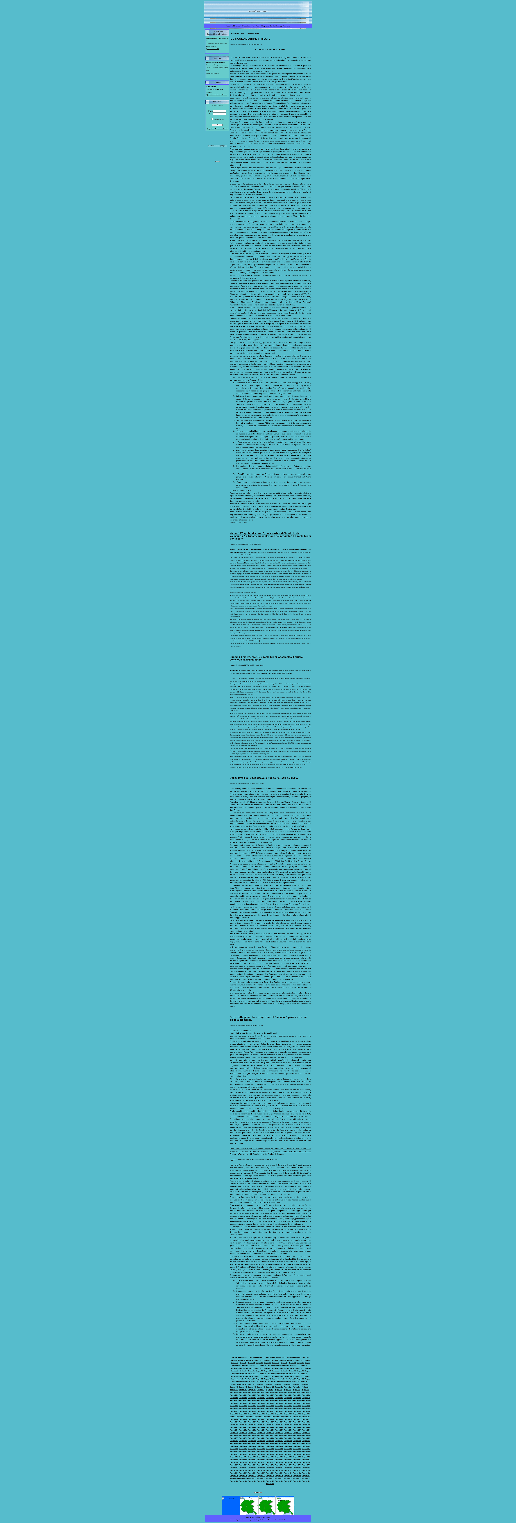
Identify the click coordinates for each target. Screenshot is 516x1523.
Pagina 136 (261, 1395)
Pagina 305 (243, 1446)
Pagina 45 (282, 1368)
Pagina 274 (288, 1435)
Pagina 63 (271, 1373)
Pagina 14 (266, 1360)
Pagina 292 (288, 1441)
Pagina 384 (306, 1467)
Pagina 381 (279, 1467)
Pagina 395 (243, 1473)
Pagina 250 (234, 1430)
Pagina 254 (270, 1430)
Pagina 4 (268, 1357)
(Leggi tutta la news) (212, 73)
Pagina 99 (251, 1384)
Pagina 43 (266, 1368)
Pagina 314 (243, 1449)
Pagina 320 (297, 1449)
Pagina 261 (252, 1432)
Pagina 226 (261, 1422)
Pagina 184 (288, 1408)
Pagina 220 (288, 1419)
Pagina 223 (234, 1422)
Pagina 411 (306, 1476)
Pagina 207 (252, 1416)
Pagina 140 (297, 1395)
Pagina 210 (279, 1416)
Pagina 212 (297, 1416)
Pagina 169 (234, 1406)
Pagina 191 (270, 1411)
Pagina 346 (288, 1457)
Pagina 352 (261, 1459)
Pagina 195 (306, 1411)
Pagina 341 (243, 1457)
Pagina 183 (279, 1408)
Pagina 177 (306, 1406)
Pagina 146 (270, 1398)
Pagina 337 (288, 1454)
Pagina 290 (270, 1441)
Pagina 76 (298, 1376)
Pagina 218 (270, 1419)
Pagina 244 (261, 1427)
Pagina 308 (270, 1446)
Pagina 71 (258, 1376)
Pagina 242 (243, 1427)
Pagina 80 (251, 1379)
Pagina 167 (297, 1403)
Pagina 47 (298, 1368)
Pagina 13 (258, 1360)
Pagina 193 (288, 1411)
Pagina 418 (287, 1478)
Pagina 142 (234, 1398)
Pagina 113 (296, 1387)
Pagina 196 (234, 1414)
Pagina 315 (252, 1449)
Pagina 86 (300, 1379)
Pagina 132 (306, 1392)
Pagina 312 (306, 1446)
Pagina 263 (270, 1432)
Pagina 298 (261, 1443)
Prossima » (270, 1484)
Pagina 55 (284, 1371)
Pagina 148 (288, 1398)
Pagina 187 (234, 1411)
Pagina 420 (305, 1478)
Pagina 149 (297, 1398)
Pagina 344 (270, 1457)
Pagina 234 (252, 1424)
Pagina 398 (270, 1473)
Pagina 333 (252, 1454)
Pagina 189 (252, 1411)
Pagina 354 (279, 1459)
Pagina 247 (288, 1427)
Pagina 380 (270, 1467)
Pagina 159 (306, 1400)
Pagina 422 (243, 1481)
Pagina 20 (234, 1363)
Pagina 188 (243, 1411)
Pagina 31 (246, 1365)
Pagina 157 (288, 1400)
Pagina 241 (234, 1427)
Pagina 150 (306, 1398)
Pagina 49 (234, 1371)
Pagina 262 (261, 1432)
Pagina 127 (261, 1392)
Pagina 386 (243, 1470)
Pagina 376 (234, 1467)
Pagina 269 (243, 1435)
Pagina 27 (292, 1363)
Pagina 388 (261, 1470)
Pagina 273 (279, 1435)
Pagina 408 (279, 1476)
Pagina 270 (252, 1435)
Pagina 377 (243, 1467)
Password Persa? (221, 129)
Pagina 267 (306, 1432)
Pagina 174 (279, 1406)
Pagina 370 (261, 1465)
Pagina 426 (279, 1481)
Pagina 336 (279, 1454)
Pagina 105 (304, 1384)
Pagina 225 (252, 1422)
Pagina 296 (243, 1443)
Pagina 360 (252, 1462)
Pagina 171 (252, 1406)
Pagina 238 (288, 1424)
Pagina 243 (252, 1427)
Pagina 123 (305, 1389)
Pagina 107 (243, 1387)
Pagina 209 (270, 1416)
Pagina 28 (300, 1363)
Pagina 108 (252, 1387)
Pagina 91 (263, 1381)
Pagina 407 (270, 1476)
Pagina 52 (259, 1371)
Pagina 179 (243, 1408)
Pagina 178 (234, 1408)
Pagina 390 (279, 1470)
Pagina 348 (306, 1457)
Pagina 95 (295, 1381)
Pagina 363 (279, 1462)
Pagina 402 (306, 1473)
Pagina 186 (306, 1408)
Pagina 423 (252, 1481)
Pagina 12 (249, 1360)
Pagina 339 (306, 1454)
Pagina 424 (261, 1481)
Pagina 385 (234, 1470)
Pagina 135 (252, 1395)
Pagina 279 (252, 1438)
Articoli (238, 26)
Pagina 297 (252, 1443)
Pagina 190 (261, 1411)
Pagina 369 (252, 1465)
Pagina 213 (306, 1416)
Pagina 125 (243, 1392)
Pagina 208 (261, 1416)
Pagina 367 (234, 1465)
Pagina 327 (279, 1451)
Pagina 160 (234, 1403)
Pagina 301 (288, 1443)
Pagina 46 (290, 1368)
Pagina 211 (288, 1416)
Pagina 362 (270, 1462)
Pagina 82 (267, 1379)
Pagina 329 (297, 1451)
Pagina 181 (261, 1408)
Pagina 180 (252, 1408)
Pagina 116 (243, 1389)
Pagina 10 (233, 1360)
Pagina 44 (274, 1368)
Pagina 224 (243, 1422)
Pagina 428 (297, 1481)
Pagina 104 (295, 1384)
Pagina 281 (270, 1438)
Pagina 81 (259, 1379)
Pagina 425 (270, 1481)
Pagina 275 (297, 1435)
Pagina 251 (243, 1430)
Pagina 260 (243, 1432)
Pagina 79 (243, 1379)
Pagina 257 (297, 1430)
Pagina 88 (238, 1381)
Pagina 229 (288, 1422)
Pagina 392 (297, 1470)
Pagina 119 (269, 1389)
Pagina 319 (288, 1449)
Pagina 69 (241, 1376)
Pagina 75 (290, 1376)
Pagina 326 (270, 1451)
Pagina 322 (234, 1451)
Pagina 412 (234, 1478)
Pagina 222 (306, 1419)
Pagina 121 (287, 1389)
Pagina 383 (297, 1467)
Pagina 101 (268, 1384)
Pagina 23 (259, 1363)
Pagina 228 (279, 1422)
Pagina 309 (279, 1446)
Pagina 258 (306, 1430)
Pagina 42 (258, 1368)
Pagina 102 (277, 1384)
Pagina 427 (288, 1481)
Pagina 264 (279, 1432)
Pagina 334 (261, 1454)
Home (228, 26)
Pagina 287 (243, 1441)
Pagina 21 (243, 1363)
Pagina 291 (279, 1441)
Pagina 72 (266, 1376)
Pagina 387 (252, 1470)
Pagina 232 (234, 1424)
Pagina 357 (306, 1459)
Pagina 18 (298, 1360)
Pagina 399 (279, 1473)
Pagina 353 (270, 1459)
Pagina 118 (260, 1389)
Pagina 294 (306, 1441)
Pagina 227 (270, 1422)
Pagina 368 (243, 1465)
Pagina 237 (279, 1424)
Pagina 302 (297, 1443)
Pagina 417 (278, 1478)
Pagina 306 (252, 1446)
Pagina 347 (297, 1457)
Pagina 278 (243, 1438)
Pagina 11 (241, 1360)
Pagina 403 (234, 1476)
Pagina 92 (271, 1381)
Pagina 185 (297, 1408)
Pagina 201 (279, 1414)
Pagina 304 (234, 1446)
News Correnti (246, 33)
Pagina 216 (252, 1419)
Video (257, 26)
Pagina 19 (307, 1360)
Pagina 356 (297, 1459)
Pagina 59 (238, 1373)
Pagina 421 (234, 1481)
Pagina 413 (243, 1478)
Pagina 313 (234, 1449)
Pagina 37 (295, 1365)
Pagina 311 (297, 1446)
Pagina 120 (278, 1389)
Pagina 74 (282, 1376)
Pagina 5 (275, 1357)
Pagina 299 (270, 1443)
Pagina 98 (242, 1384)
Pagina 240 (306, 1424)
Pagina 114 (305, 1387)
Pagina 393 (306, 1470)
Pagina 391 (288, 1470)
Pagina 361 (261, 1462)
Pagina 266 (297, 1432)
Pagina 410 (297, 1476)
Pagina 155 (270, 1400)
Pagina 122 (296, 1389)
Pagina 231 (306, 1422)
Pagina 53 (267, 1371)
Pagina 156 (279, 1400)
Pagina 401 (297, 1473)
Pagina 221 (297, 1419)
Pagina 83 (275, 1379)
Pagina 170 (243, 1406)
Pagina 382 (288, 1467)
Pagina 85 (292, 1379)
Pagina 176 (297, 1406)
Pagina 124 (234, 1392)
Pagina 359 (243, 1462)
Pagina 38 (304, 1365)
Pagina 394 (234, 1473)
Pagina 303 (306, 1443)
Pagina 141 (306, 1395)
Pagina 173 (270, 1406)
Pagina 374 (297, 1465)
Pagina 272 (270, 1435)
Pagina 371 (270, 1465)
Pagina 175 (288, 1406)
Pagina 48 (307, 1368)
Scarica (272, 26)
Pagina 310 (288, 1446)
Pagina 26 (284, 1363)
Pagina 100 (259, 1384)
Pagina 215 (243, 1419)
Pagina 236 (270, 1424)
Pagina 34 (271, 1365)
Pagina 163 (261, 1403)
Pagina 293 (297, 1441)
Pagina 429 (306, 1481)
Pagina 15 (274, 1360)
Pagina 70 (249, 1376)
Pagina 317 (270, 1449)
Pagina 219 (279, 1419)
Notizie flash (246, 26)
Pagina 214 (234, 1419)
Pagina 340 (234, 1457)
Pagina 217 (261, 1419)
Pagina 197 (243, 1414)
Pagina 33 (263, 1365)
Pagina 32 (254, 1365)
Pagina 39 (233, 1368)
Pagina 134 (243, 1395)
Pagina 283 (288, 1438)
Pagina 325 (261, 1451)
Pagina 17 (290, 1360)
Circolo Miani (211, 86)
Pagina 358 (234, 1462)
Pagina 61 (254, 1373)
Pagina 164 (270, 1403)
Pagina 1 (245, 1357)
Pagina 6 (282, 1357)
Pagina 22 (251, 1363)
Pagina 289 (261, 1441)
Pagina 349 (234, 1459)
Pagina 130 (288, 1392)
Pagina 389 (270, 1470)
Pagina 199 (261, 1414)
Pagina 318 (279, 1449)
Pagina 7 (290, 1357)
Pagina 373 (288, 1465)
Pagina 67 (304, 1373)
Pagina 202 (288, 1414)
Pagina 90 (254, 1381)
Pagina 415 (260, 1478)
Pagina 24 (267, 1363)
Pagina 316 (261, 1449)
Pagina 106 (234, 1387)
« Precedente (236, 1357)
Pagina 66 (295, 1373)
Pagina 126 (252, 1392)
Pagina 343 (261, 1457)
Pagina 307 (261, 1446)
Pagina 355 (288, 1459)
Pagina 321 (306, 1449)
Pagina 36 (287, 1365)
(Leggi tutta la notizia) (213, 49)
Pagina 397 (261, 1473)
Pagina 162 (252, 1403)
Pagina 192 (279, 1411)
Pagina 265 (288, 1432)
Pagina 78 (234, 1379)
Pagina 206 (243, 1416)
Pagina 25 (275, 1363)
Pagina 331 (234, 1454)
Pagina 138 (279, 1395)
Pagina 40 (241, 1368)
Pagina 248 (297, 1427)
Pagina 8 (297, 1357)
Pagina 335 (270, 1454)
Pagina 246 (279, 1427)
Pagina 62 (263, 1373)
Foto (253, 26)
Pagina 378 (252, 1467)
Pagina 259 (234, 1432)
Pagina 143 (243, 1398)
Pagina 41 (249, 1368)
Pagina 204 (306, 1414)
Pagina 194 (297, 1411)
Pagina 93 (279, 1381)
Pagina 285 (306, 1438)
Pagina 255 (279, 1430)
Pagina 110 (270, 1387)
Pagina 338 (297, 1454)
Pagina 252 (252, 1430)
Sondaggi (279, 26)
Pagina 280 (261, 1438)
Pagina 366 (306, 1462)
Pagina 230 (297, 1422)
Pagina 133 (234, 1395)
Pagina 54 (275, 1371)
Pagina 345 (279, 1457)
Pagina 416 (269, 1478)
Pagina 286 (234, 1441)
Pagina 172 (261, 1406)
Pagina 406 (261, 1476)
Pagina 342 (252, 1457)
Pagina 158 (297, 1400)
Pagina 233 (243, 1424)
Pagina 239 (297, 1424)
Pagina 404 (243, 1476)
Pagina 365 (297, 1462)
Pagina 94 (287, 1381)
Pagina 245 (270, 1427)
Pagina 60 (246, 1373)
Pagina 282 (279, 1438)
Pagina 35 (279, 1365)
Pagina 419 (296, 1478)
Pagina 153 (252, 1400)
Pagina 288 (252, 1441)
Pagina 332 (243, 1454)
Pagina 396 (252, 1473)
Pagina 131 (297, 1392)
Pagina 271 (261, 1435)
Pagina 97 (234, 1384)
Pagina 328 (288, 1451)
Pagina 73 (274, 1376)
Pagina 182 (270, 1408)
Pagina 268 (234, 1435)
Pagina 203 (297, 1414)
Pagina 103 (286, 1384)
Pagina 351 (252, 1459)
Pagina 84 (284, 1379)
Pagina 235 (261, 1424)
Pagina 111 (279, 1387)
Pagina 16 (282, 1360)
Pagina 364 (288, 1462)
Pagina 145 (261, 1398)
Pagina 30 (238, 1365)
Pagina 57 (300, 1371)
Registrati (210, 129)
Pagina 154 (261, 1400)
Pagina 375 (306, 1465)
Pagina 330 (306, 1451)
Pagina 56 (292, 1371)
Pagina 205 (234, 1416)
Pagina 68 (233, 1376)
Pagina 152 (243, 1400)
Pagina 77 (307, 1376)
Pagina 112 (287, 1387)
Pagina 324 (252, 1451)
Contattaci (286, 26)
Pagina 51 (251, 1371)
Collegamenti (265, 26)
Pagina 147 (279, 1398)
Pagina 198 (252, 1414)
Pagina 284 (297, 1438)
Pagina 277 (234, 1438)
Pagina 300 (279, 1443)
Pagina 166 (288, 1403)
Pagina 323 (243, 1451)
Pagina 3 (260, 1357)
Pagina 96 (304, 1381)
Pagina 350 (243, 1459)
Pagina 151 (234, 1400)
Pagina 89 (246, 1381)
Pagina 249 (306, 1427)
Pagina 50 (243, 1371)
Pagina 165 (279, 1403)
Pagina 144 (252, 1398)
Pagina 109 (261, 1387)
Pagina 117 (252, 1389)
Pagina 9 (305, 1357)
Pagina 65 (287, 1373)
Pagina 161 (243, 1403)
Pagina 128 (270, 1392)
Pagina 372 (279, 1465)
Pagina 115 (234, 1389)
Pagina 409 (288, 1476)
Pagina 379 (261, 1467)
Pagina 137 (270, 1395)
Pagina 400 (288, 1473)
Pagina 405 (252, 1476)
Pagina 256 (288, 1430)
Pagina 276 (306, 1435)
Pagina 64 (279, 1373)
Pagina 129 (279, 1392)
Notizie (233, 26)
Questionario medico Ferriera (217, 95)
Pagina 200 (270, 1414)
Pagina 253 (261, 1430)
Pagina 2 (253, 1357)
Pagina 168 (306, 1403)
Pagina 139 (288, 1395)
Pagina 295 (234, 1443)
